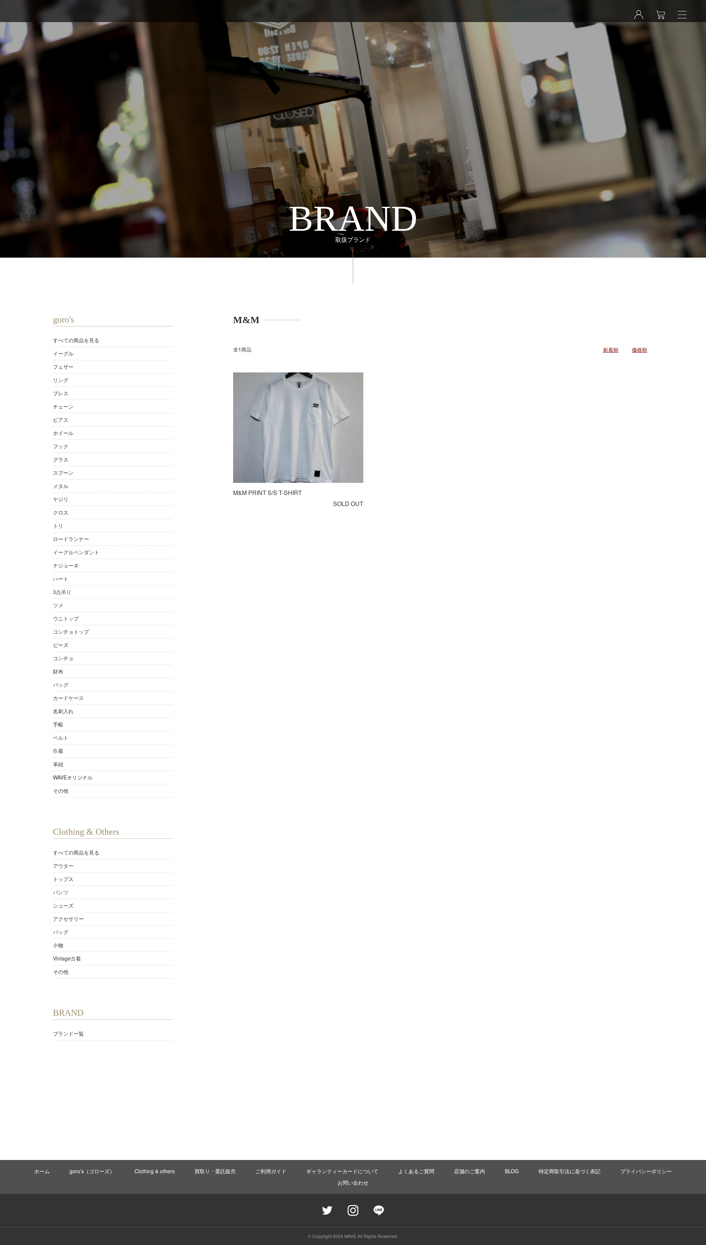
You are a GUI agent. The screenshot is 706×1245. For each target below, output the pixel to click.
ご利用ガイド (271, 1171)
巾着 (58, 750)
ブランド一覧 (68, 1033)
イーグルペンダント (76, 552)
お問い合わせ (353, 1182)
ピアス (60, 419)
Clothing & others (155, 1171)
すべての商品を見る (76, 340)
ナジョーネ (66, 565)
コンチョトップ (71, 631)
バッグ (60, 684)
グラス (60, 459)
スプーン (63, 472)
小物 (58, 945)
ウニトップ (66, 618)
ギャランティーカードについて (342, 1171)
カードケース (68, 697)
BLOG (512, 1171)
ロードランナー (71, 538)
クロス (60, 512)
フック (60, 446)
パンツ (60, 892)
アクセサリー (68, 918)
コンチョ (63, 658)
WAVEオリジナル (73, 777)
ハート (60, 578)
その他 (60, 790)
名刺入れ (63, 711)
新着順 (610, 349)
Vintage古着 (67, 958)
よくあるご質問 (416, 1171)
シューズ (63, 905)
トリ (58, 525)
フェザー (63, 366)
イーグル (63, 353)
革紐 (58, 764)
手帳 (58, 724)
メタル (60, 485)
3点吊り (62, 591)
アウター (63, 865)
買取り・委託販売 (215, 1171)
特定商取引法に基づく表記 (569, 1171)
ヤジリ (60, 499)
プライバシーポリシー (646, 1171)
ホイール (63, 432)
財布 (58, 671)
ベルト (60, 737)
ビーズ (60, 644)
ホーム (42, 1171)
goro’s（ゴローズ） (92, 1171)
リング (60, 379)
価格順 (639, 349)
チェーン (63, 406)
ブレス (60, 393)
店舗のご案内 (469, 1171)
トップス (63, 879)
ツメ (58, 605)
